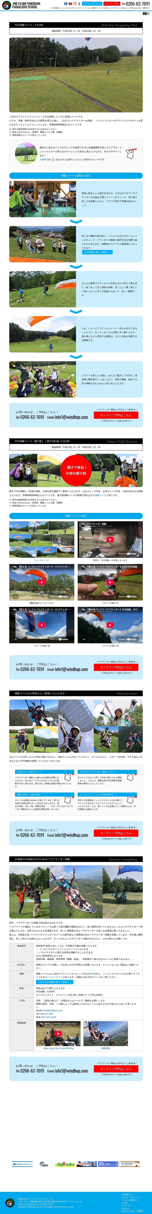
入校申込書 (45, 159)
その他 (105, 8)
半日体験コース (57, 8)
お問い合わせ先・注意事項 (139, 8)
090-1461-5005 (48, 1017)
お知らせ (124, 8)
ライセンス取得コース (92, 8)
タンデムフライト (54, 977)
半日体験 (93, 973)
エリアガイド (114, 8)
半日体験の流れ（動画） (96, 252)
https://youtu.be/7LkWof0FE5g (58, 1048)
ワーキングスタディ (92, 4)
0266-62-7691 (32, 417)
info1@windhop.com (71, 417)
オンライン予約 (112, 4)
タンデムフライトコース (73, 8)
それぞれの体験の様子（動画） (53, 982)
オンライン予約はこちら (116, 415)
